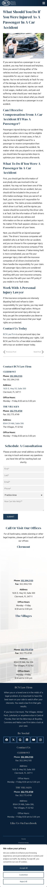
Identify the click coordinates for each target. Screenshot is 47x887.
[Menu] (44, 3)
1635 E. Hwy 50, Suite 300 (14, 388)
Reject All (23, 882)
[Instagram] (40, 740)
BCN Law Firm (9, 334)
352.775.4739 (16, 411)
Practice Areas (23, 843)
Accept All (23, 868)
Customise (23, 875)
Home (23, 839)
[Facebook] (7, 740)
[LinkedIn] (27, 740)
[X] (13, 740)
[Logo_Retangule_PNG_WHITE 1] (9, 3)
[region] (23, 865)
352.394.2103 (16, 376)
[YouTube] (34, 740)
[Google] (20, 740)
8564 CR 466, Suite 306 (13, 423)
